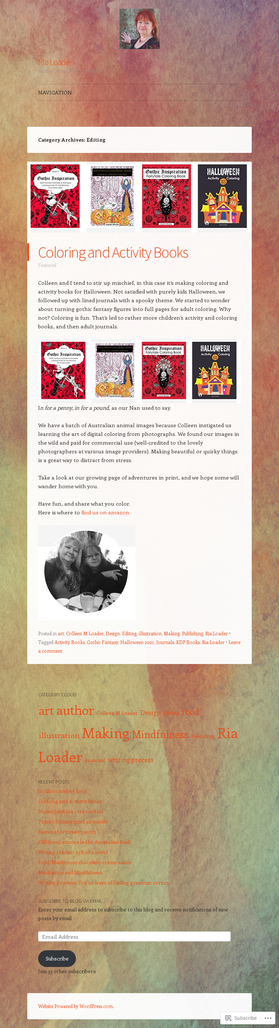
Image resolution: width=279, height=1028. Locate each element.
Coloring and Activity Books (113, 252)
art (61, 633)
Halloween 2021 (137, 642)
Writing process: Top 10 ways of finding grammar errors (103, 882)
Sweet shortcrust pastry (67, 831)
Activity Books (69, 642)
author (75, 709)
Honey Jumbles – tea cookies (71, 811)
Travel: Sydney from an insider (73, 821)
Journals (165, 642)
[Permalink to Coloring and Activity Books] (139, 239)
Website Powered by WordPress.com (75, 1006)
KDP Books (188, 642)
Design (113, 633)
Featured (47, 265)
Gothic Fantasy (102, 642)
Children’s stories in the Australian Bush (84, 841)
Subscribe (57, 958)
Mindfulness (160, 734)
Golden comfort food (62, 791)
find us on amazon (105, 512)
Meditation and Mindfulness (70, 872)
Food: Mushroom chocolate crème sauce (85, 862)
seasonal (95, 760)
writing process (131, 759)
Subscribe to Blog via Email (70, 901)
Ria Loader (54, 62)
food (190, 711)
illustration (150, 633)
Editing (129, 633)
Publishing (192, 633)
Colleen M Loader (85, 633)
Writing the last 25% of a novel (73, 852)
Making (172, 633)
